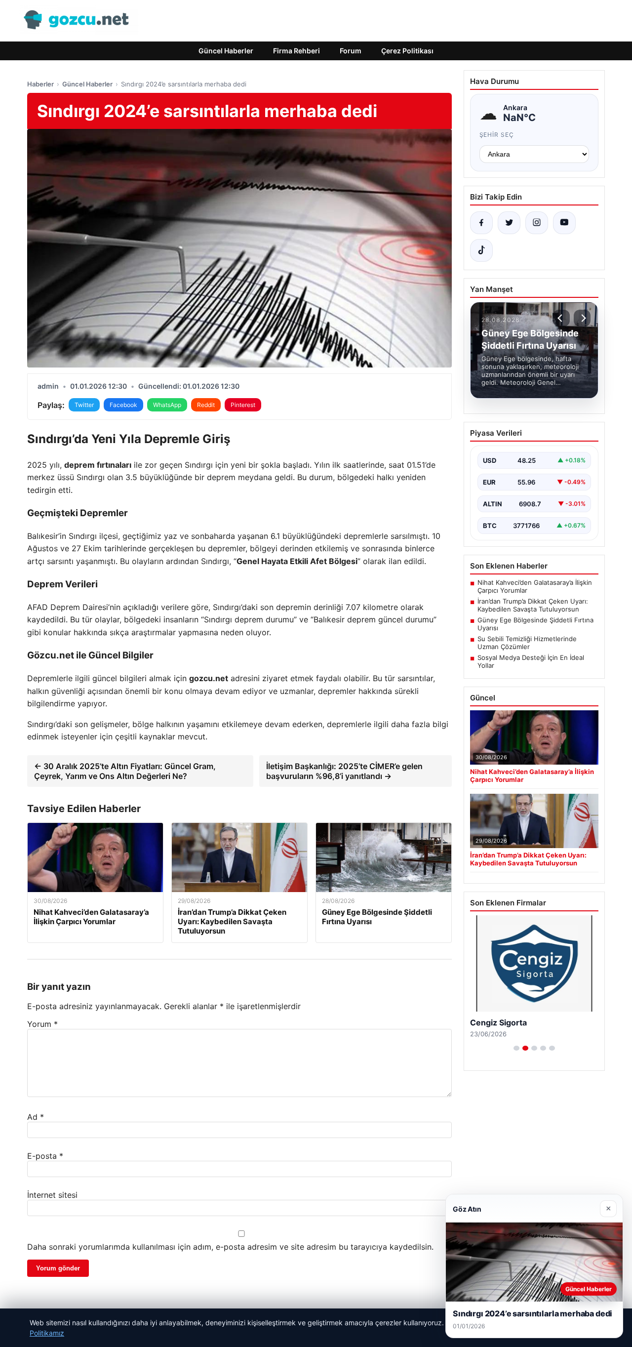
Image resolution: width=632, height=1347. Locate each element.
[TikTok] (481, 250)
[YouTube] (564, 222)
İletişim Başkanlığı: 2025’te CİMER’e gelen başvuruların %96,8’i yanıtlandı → (344, 771)
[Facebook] (481, 222)
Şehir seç (496, 134)
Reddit (206, 404)
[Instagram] (536, 222)
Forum (350, 50)
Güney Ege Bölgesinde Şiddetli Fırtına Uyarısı (535, 624)
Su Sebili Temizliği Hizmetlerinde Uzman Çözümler (527, 643)
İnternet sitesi (52, 1195)
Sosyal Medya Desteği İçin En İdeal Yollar (530, 661)
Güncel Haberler (225, 50)
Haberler (40, 84)
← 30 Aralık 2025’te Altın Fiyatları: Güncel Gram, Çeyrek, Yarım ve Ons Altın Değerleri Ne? (125, 771)
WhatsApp (167, 404)
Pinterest (243, 404)
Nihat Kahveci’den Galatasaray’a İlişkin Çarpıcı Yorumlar (534, 586)
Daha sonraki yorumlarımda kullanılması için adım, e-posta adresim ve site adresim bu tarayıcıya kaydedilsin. (230, 1247)
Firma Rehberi (296, 50)
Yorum (42, 1024)
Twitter (84, 404)
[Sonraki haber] (582, 318)
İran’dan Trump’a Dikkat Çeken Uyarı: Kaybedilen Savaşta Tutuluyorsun (532, 605)
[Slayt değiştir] (516, 1048)
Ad (35, 1117)
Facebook (123, 404)
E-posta (45, 1156)
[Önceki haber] (561, 318)
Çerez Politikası (407, 50)
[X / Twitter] (509, 222)
